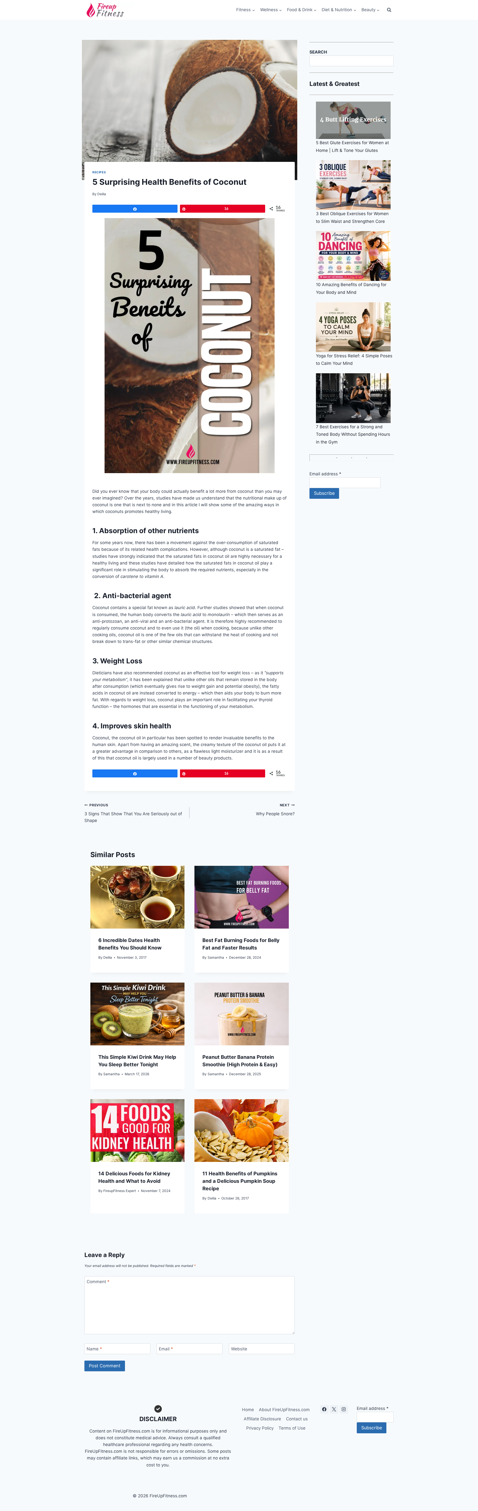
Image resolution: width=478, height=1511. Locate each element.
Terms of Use (292, 1428)
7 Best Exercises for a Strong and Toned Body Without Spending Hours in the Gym (353, 434)
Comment (98, 1281)
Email (166, 1348)
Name (94, 1348)
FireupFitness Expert (119, 1191)
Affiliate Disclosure (262, 1418)
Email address (325, 473)
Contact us (297, 1418)
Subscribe (324, 493)
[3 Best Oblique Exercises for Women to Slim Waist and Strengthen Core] (355, 185)
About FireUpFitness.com (284, 1409)
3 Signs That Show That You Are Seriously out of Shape (133, 813)
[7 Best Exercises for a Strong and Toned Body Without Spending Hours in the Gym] (355, 398)
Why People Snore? (275, 809)
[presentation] (137, 897)
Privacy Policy (260, 1428)
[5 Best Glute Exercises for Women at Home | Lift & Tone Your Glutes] (355, 120)
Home (248, 1409)
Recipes (99, 172)
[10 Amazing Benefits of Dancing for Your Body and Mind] (355, 256)
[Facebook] (324, 1409)
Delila (101, 194)
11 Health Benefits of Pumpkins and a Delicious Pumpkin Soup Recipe (239, 1181)
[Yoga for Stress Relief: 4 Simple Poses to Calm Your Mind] (355, 327)
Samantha (216, 957)
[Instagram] (344, 1409)
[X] (334, 1409)
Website (239, 1348)
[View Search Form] (389, 9)
